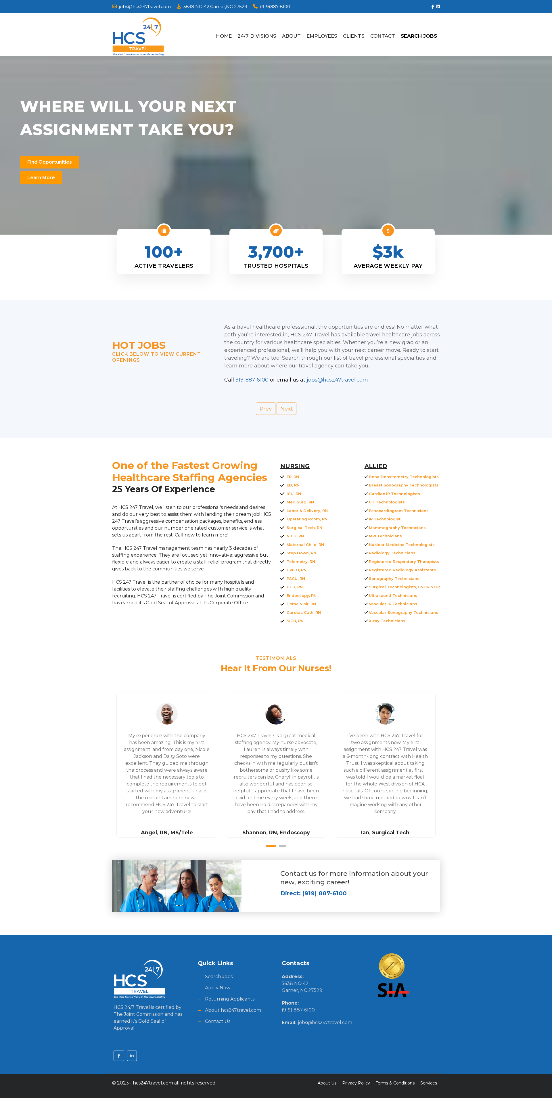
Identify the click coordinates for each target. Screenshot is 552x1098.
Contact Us (217, 1021)
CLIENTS (354, 36)
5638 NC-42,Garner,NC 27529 (215, 6)
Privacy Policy (356, 1083)
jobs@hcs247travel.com (145, 6)
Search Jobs (219, 976)
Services (428, 1083)
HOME (224, 36)
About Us (327, 1083)
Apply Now (217, 987)
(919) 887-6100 (298, 1010)
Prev (266, 408)
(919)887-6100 (275, 6)
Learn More (41, 177)
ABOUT (291, 36)
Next (286, 408)
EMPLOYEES (321, 36)
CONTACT (382, 36)
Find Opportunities (49, 162)
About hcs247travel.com (233, 1010)
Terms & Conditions (395, 1083)
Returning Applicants (229, 999)
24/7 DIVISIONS (256, 36)
